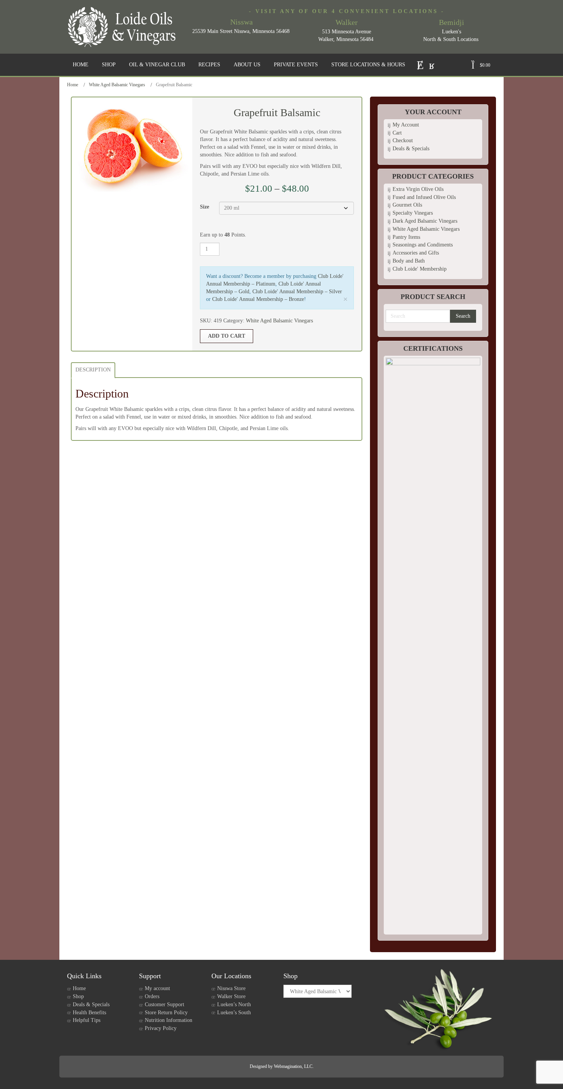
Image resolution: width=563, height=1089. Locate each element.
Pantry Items (406, 237)
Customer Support (164, 1004)
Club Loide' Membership (420, 269)
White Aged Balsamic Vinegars (117, 84)
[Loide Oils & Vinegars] (124, 27)
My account (157, 988)
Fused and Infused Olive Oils (424, 197)
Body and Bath (409, 261)
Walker (347, 22)
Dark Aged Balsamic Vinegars (425, 221)
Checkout (403, 140)
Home (72, 84)
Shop (78, 996)
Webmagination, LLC (293, 1066)
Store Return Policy (166, 1012)
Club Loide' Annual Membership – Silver (297, 291)
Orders (152, 996)
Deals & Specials (411, 148)
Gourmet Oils (407, 205)
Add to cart (226, 336)
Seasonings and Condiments (423, 245)
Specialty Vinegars (413, 213)
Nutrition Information (168, 1020)
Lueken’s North (234, 1004)
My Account (406, 125)
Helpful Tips (86, 1020)
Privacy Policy (161, 1028)
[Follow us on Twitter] (420, 64)
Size (204, 207)
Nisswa (241, 22)
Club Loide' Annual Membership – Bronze (258, 299)
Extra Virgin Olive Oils (418, 189)
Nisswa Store (231, 988)
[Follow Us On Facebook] (432, 64)
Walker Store (231, 996)
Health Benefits (89, 1012)
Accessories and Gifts (416, 253)
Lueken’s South (234, 1012)
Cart (397, 133)
